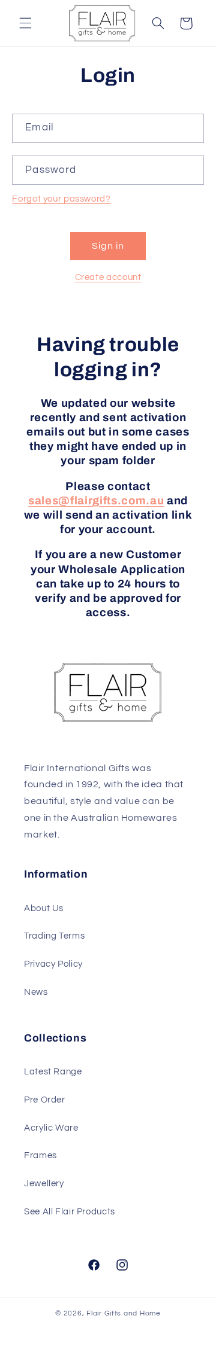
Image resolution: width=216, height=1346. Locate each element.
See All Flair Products (69, 1211)
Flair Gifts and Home (123, 1313)
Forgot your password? (61, 198)
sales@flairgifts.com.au (96, 501)
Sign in (108, 246)
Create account (108, 277)
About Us (44, 908)
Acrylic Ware (51, 1127)
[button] (25, 23)
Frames (40, 1155)
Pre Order (44, 1099)
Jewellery (44, 1183)
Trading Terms (54, 935)
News (36, 992)
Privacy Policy (53, 964)
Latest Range (53, 1071)
